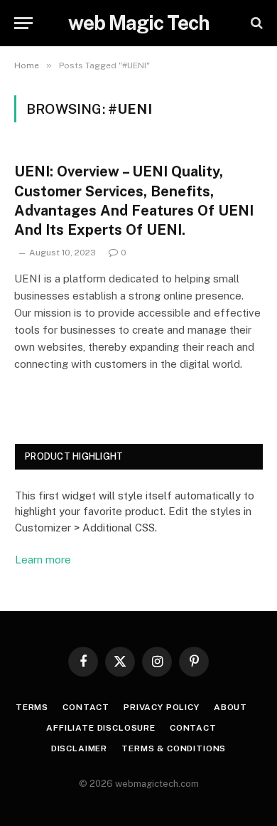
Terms (32, 707)
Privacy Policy (162, 707)
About (230, 707)
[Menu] (23, 23)
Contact (86, 707)
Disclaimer (79, 748)
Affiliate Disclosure (101, 728)
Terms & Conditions (173, 748)
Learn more (43, 560)
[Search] (255, 23)
